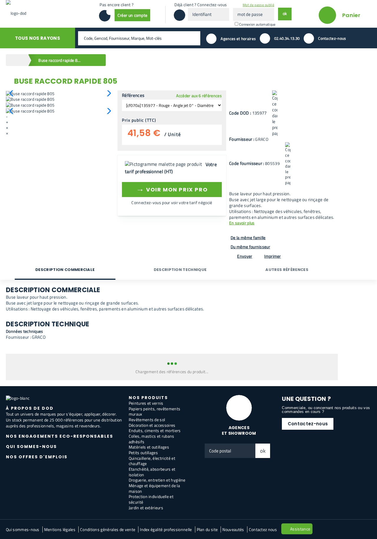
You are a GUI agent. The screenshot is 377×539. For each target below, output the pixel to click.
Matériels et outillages (149, 447)
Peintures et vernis (146, 403)
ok (263, 451)
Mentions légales (59, 529)
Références (133, 95)
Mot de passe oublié (258, 5)
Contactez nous (263, 529)
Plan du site (207, 529)
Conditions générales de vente (107, 529)
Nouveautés (233, 529)
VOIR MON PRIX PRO (172, 188)
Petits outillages (143, 452)
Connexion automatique (257, 24)
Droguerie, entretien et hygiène (157, 480)
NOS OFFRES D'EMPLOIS (36, 457)
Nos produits (148, 398)
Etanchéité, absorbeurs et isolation (152, 472)
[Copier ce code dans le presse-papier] (274, 113)
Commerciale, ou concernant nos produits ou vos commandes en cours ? (326, 410)
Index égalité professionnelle (166, 529)
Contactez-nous (308, 424)
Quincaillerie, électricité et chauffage (152, 461)
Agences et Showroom (239, 430)
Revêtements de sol (147, 419)
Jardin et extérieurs (146, 508)
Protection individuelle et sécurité (151, 499)
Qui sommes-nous (22, 529)
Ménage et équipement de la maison (154, 488)
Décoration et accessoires (152, 425)
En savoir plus (241, 223)
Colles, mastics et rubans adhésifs (151, 439)
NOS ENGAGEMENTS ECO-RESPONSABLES (59, 436)
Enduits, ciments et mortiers (155, 430)
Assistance (300, 529)
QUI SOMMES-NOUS (31, 446)
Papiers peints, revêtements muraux (155, 411)
